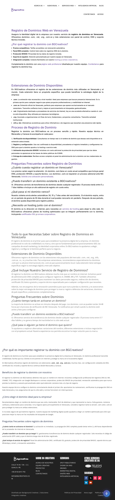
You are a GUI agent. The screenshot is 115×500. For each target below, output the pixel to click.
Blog (38, 471)
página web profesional (51, 64)
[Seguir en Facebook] (86, 478)
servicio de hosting (70, 209)
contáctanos (89, 14)
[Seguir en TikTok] (99, 478)
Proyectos (40, 468)
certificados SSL (28, 214)
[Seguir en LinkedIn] (86, 482)
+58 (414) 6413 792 (18, 472)
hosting (57, 60)
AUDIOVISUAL (52, 6)
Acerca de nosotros (44, 463)
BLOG (101, 6)
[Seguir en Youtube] (90, 482)
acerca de (38, 6)
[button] (106, 493)
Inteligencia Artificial (87, 6)
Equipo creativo (42, 465)
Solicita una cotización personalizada (37, 176)
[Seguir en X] (90, 478)
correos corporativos (69, 60)
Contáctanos (93, 64)
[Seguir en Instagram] (95, 478)
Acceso (100, 14)
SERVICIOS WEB (68, 6)
